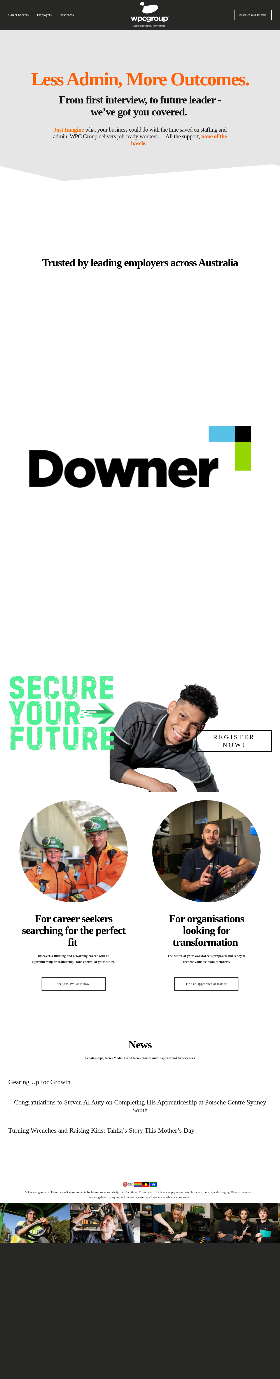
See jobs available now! (74, 984)
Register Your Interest (252, 14)
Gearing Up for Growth (39, 1081)
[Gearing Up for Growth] (39, 1073)
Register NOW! (234, 741)
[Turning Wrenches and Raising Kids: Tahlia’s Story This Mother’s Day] (101, 1121)
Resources (67, 15)
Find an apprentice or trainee (206, 984)
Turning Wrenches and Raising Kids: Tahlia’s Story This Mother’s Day (101, 1130)
